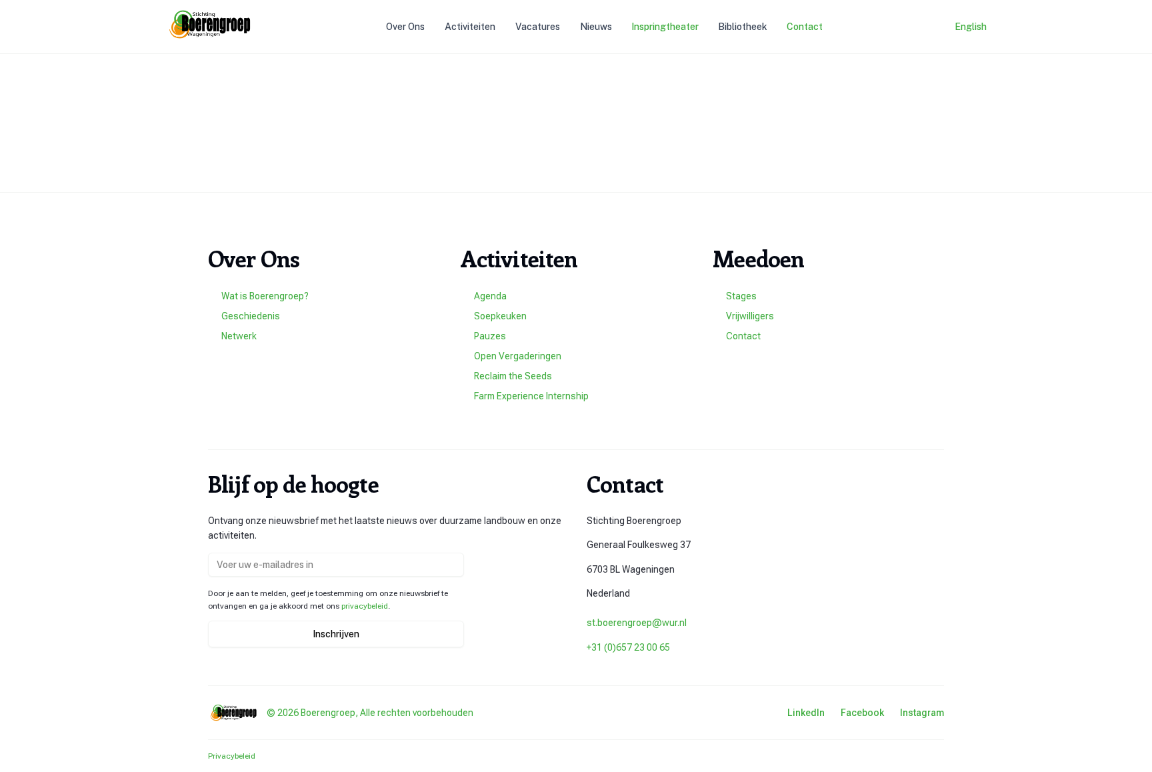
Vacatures (537, 26)
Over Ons (405, 26)
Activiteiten (470, 26)
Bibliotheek (742, 26)
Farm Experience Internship (531, 396)
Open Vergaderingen (517, 356)
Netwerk (239, 336)
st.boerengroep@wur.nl (637, 622)
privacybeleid (364, 606)
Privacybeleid (231, 756)
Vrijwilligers (750, 316)
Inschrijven (336, 634)
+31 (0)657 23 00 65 (628, 647)
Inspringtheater (665, 26)
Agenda (490, 296)
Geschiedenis (250, 316)
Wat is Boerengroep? (265, 296)
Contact (805, 26)
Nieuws (596, 26)
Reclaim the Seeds (513, 376)
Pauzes (490, 336)
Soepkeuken (500, 316)
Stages (741, 296)
